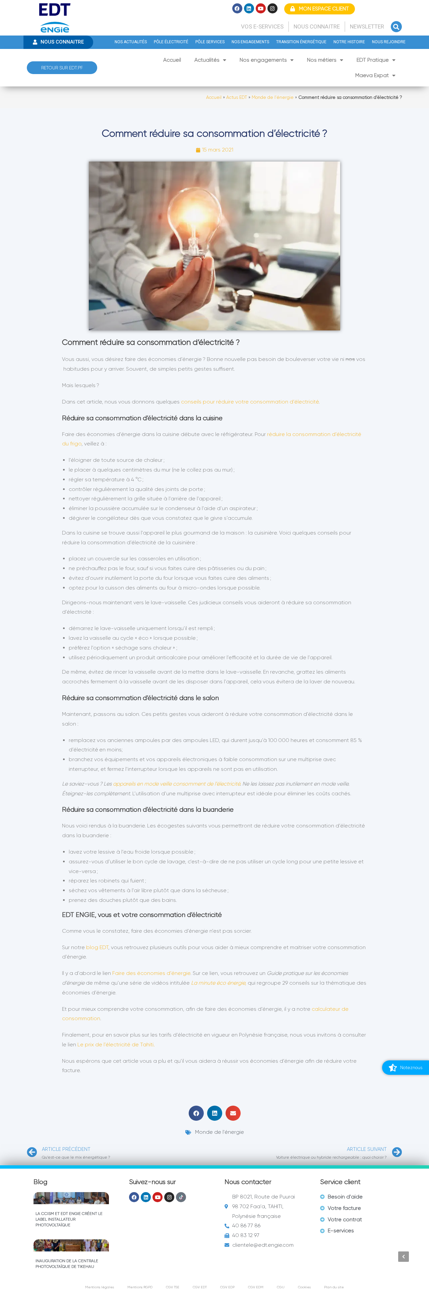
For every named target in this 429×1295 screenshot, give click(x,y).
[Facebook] (237, 8)
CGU (281, 1287)
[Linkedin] (249, 8)
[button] (396, 26)
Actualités (207, 60)
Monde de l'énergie (273, 97)
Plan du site (334, 1287)
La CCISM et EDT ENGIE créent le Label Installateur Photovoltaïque (69, 1219)
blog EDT (97, 947)
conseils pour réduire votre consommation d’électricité (250, 401)
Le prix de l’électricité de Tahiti (116, 1044)
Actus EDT (236, 97)
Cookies (304, 1287)
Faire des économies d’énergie (151, 973)
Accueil (172, 60)
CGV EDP (227, 1287)
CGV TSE (172, 1287)
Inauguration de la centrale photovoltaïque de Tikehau (67, 1263)
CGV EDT (200, 1287)
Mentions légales (99, 1287)
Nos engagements (263, 60)
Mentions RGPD (139, 1287)
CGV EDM (255, 1287)
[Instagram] (272, 8)
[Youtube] (261, 8)
